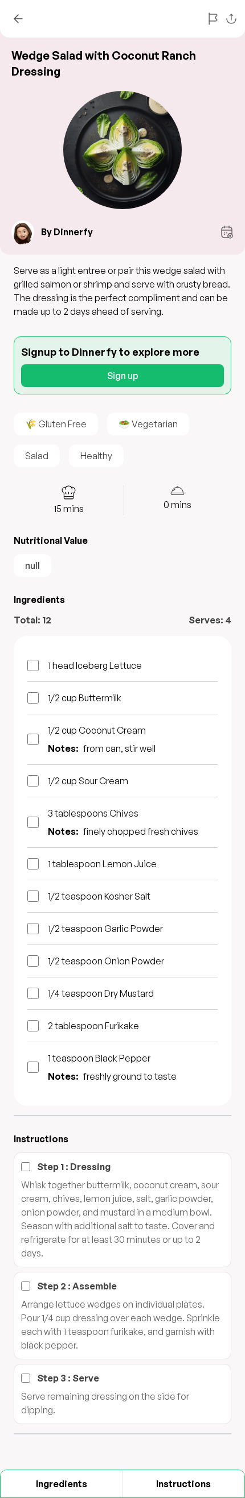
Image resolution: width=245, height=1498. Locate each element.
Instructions (183, 1483)
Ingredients (61, 1483)
